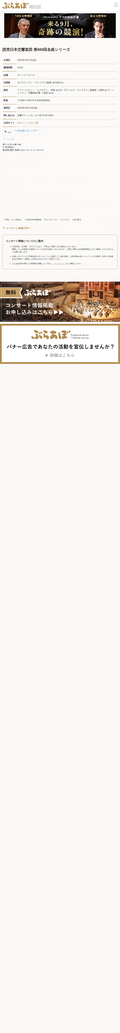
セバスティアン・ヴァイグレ (57, 220)
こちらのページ (59, 263)
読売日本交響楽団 (33, 220)
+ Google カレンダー (26, 130)
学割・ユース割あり (13, 220)
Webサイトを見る (26, 123)
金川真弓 (77, 220)
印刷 (9, 132)
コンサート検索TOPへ (18, 228)
